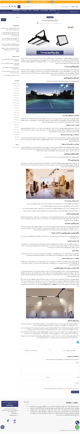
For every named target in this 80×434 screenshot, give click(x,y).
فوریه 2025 (16, 117)
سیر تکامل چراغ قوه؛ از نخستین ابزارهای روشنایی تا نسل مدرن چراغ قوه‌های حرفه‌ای (10, 49)
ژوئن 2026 (17, 88)
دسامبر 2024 (16, 122)
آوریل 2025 (16, 112)
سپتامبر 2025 (16, 100)
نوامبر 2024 (16, 125)
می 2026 (17, 90)
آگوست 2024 (16, 132)
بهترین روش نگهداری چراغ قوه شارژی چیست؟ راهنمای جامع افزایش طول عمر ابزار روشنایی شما (10, 34)
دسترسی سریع (26, 402)
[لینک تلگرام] (78, 342)
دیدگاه (77, 362)
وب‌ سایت (77, 383)
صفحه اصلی (27, 404)
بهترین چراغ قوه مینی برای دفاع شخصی (10, 59)
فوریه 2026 (16, 93)
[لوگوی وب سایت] (75, 6)
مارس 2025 (16, 115)
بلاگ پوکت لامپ (50, 17)
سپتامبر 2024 (16, 129)
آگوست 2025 (16, 103)
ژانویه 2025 (16, 120)
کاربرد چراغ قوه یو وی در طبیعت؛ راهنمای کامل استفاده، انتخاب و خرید (10, 29)
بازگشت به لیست (50, 349)
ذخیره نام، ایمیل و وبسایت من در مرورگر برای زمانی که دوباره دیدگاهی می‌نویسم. (61, 388)
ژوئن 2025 (17, 107)
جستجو (17, 17)
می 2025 (17, 110)
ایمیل (47, 377)
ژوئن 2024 (17, 137)
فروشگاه (27, 406)
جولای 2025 (16, 105)
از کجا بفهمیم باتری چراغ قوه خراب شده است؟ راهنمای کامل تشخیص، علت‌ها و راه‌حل (10, 40)
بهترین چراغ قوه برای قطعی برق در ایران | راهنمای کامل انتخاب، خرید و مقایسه (10, 44)
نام (78, 377)
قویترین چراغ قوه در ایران (9, 75)
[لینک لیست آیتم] (9, 413)
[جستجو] (19, 6)
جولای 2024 (16, 134)
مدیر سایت (52, 23)
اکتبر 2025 (17, 98)
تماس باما (27, 408)
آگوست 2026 (16, 83)
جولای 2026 (16, 86)
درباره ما (27, 410)
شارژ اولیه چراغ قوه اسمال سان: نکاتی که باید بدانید (10, 72)
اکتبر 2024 (16, 127)
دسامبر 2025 (16, 95)
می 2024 (17, 139)
